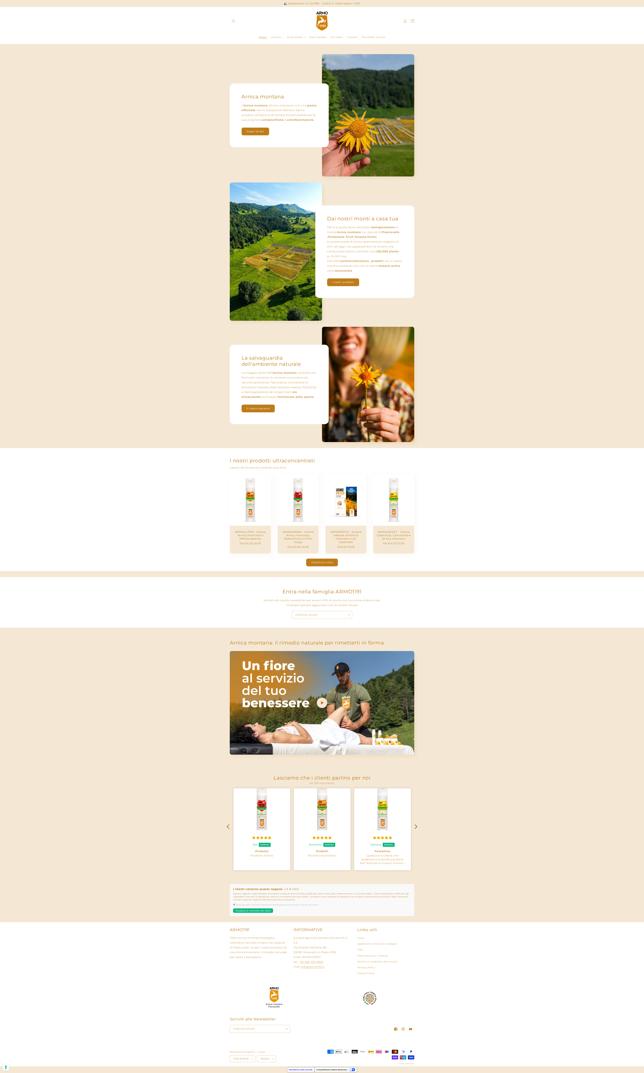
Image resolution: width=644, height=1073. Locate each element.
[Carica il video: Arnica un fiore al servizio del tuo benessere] (322, 703)
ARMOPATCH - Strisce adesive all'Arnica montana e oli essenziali (345, 537)
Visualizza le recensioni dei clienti (253, 910)
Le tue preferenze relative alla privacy (331, 1070)
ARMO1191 (409, 1064)
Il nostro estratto (258, 408)
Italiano (264, 1058)
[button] (233, 21)
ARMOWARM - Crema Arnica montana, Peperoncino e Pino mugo (298, 537)
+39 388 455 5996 (311, 962)
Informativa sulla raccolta (301, 1070)
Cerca (360, 937)
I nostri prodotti (343, 282)
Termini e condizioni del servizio (377, 961)
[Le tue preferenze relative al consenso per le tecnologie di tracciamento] (6, 1067)
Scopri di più (255, 131)
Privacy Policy (366, 967)
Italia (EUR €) (241, 1058)
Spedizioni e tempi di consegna (377, 943)
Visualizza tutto (322, 562)
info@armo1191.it (313, 966)
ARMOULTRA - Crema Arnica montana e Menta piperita (250, 535)
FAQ (360, 949)
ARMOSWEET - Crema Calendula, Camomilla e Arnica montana (394, 535)
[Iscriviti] (348, 615)
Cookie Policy (365, 973)
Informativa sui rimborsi (372, 955)
